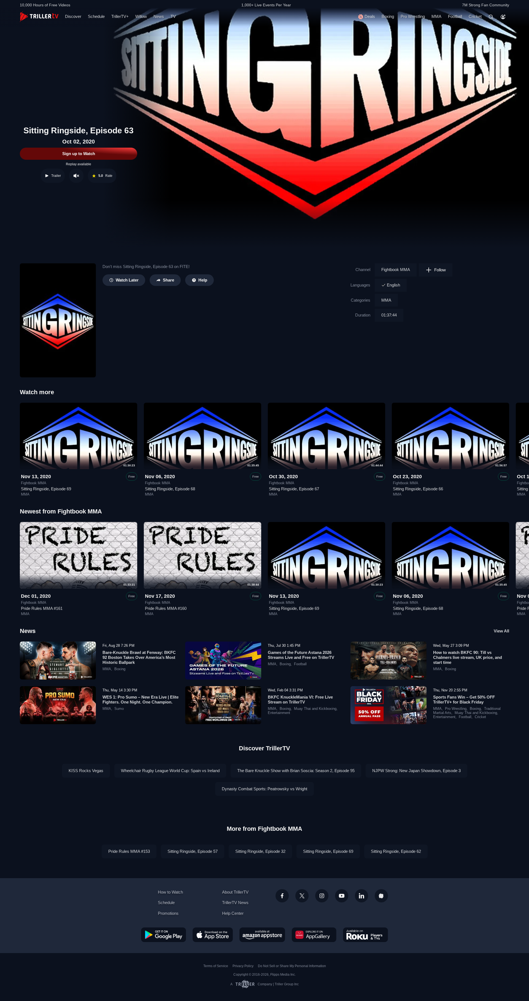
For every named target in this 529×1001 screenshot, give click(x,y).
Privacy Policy (243, 966)
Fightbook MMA (395, 269)
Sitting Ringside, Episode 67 (294, 488)
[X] (302, 895)
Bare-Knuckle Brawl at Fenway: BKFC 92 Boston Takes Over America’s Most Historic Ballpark (139, 657)
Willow (141, 16)
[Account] (503, 17)
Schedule (96, 16)
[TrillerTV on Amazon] (262, 934)
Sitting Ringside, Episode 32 (260, 851)
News (158, 16)
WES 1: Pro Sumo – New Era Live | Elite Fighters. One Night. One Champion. (140, 699)
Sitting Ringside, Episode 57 (193, 851)
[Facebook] (282, 895)
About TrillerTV (235, 892)
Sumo (119, 709)
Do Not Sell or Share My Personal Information (292, 966)
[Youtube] (341, 895)
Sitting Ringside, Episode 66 (418, 488)
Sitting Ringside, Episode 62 (396, 851)
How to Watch (170, 892)
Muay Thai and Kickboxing (315, 709)
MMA (436, 16)
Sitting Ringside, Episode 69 (46, 488)
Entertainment (279, 713)
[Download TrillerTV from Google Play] (163, 934)
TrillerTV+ (120, 16)
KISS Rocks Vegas (86, 770)
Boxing (388, 16)
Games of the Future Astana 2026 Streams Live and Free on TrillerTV (301, 655)
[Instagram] (321, 895)
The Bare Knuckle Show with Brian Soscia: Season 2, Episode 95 (296, 770)
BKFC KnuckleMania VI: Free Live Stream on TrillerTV (300, 699)
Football (455, 16)
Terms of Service (215, 966)
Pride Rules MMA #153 (129, 851)
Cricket (475, 16)
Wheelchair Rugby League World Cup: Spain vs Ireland (170, 770)
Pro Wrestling (413, 16)
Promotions (168, 913)
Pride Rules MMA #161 (42, 608)
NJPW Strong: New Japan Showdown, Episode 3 (416, 770)
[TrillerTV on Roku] (365, 934)
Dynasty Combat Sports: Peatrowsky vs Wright (264, 788)
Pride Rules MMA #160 (166, 608)
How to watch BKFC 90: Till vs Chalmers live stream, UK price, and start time (467, 657)
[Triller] (381, 895)
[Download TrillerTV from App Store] (213, 934)
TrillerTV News (235, 902)
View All (501, 631)
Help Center (233, 913)
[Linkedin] (361, 895)
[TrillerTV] (39, 16)
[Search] (491, 17)
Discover (73, 16)
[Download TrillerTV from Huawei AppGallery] (314, 934)
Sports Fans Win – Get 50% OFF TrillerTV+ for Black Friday (464, 699)
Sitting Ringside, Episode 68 (170, 488)
